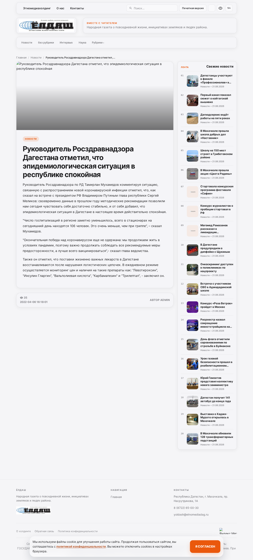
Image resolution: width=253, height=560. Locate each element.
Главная (21, 57)
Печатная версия (193, 8)
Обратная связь (44, 531)
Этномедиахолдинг (37, 8)
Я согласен (205, 546)
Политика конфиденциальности (78, 531)
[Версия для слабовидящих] (220, 8)
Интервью (66, 42)
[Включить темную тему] (211, 8)
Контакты (77, 8)
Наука (82, 42)
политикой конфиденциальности (81, 546)
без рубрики (46, 42)
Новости (26, 42)
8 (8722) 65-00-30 (186, 507)
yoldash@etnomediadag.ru (191, 514)
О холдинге (23, 531)
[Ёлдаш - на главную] (46, 25)
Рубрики (98, 42)
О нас (60, 8)
